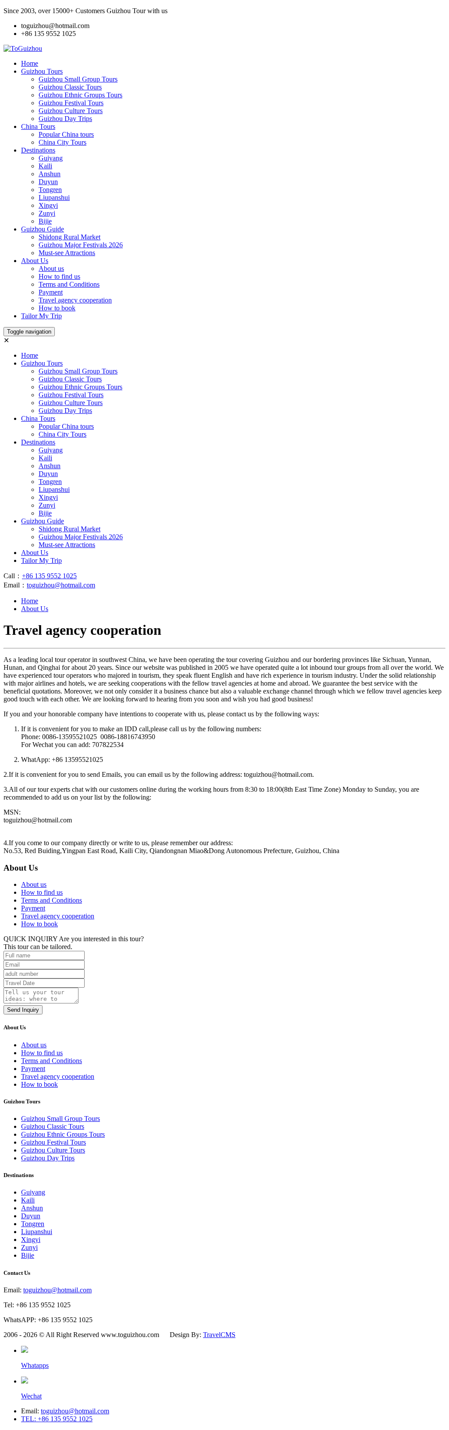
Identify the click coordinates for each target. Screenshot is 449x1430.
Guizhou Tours (42, 71)
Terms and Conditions (69, 284)
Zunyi (47, 213)
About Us (34, 260)
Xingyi (48, 205)
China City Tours (62, 142)
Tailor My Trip (41, 316)
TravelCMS (219, 1334)
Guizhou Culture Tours (71, 110)
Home (29, 63)
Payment (51, 292)
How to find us (59, 276)
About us (51, 268)
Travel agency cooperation (75, 300)
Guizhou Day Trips (65, 118)
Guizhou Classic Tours (70, 87)
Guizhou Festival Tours (71, 103)
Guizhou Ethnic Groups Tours (80, 95)
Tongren (50, 189)
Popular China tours (66, 134)
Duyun (48, 181)
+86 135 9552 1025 (49, 576)
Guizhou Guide (42, 229)
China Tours (38, 126)
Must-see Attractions (67, 252)
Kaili (45, 166)
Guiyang (51, 158)
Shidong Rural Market (69, 237)
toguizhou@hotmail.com (61, 585)
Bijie (45, 221)
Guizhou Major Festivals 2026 (81, 245)
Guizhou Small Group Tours (78, 79)
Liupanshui (54, 197)
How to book (57, 308)
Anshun (50, 174)
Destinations (38, 150)
